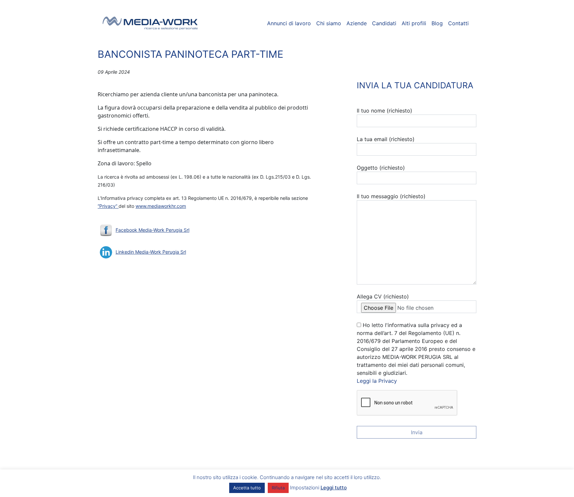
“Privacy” (108, 206)
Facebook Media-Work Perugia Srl (152, 230)
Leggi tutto (334, 487)
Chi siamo (328, 23)
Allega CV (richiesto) (383, 296)
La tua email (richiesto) (386, 139)
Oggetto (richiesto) (381, 167)
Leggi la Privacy (377, 380)
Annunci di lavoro (289, 23)
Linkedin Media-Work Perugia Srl (151, 252)
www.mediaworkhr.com (161, 206)
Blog (437, 23)
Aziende (356, 23)
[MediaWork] (150, 23)
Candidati (384, 23)
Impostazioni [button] (304, 487)
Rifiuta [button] (278, 487)
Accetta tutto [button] (247, 487)
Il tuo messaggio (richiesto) (391, 196)
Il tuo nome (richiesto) (384, 110)
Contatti (458, 23)
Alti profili (414, 23)
